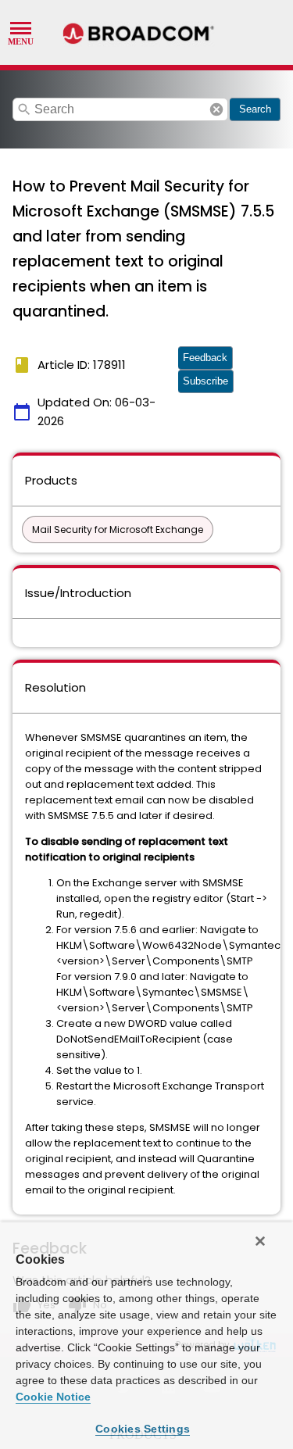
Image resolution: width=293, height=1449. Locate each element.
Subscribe (205, 381)
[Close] (260, 1241)
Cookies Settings (142, 1428)
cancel (216, 109)
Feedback (205, 357)
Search (255, 109)
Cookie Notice (53, 1396)
